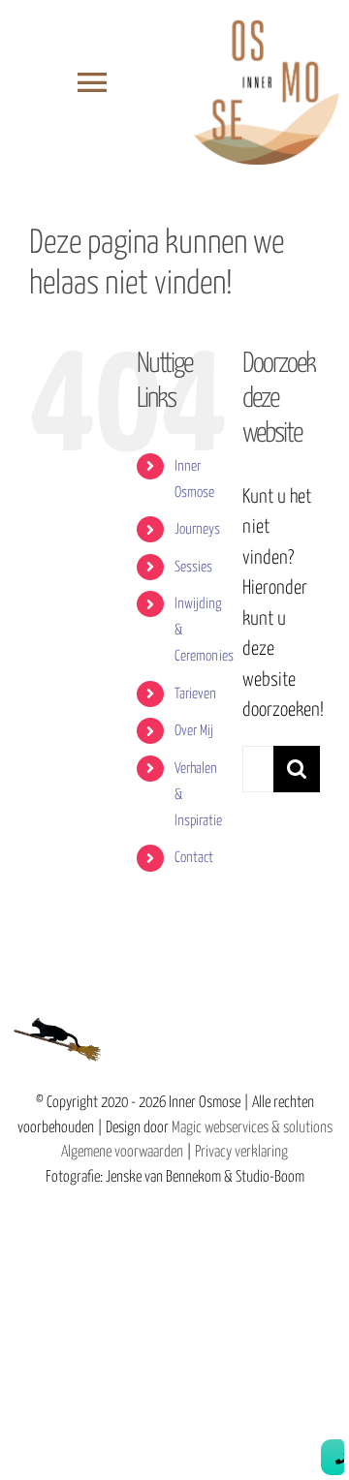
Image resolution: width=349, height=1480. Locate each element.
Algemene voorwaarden (122, 1152)
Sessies (193, 567)
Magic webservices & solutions (252, 1128)
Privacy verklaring (241, 1152)
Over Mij (193, 731)
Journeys (197, 529)
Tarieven (195, 694)
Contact (193, 857)
